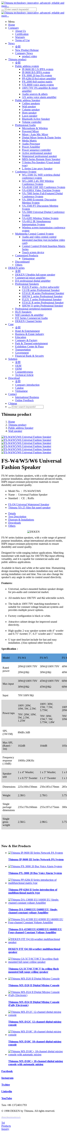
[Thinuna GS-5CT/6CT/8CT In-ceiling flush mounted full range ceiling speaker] (37, 961)
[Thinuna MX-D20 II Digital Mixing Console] (34, 978)
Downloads (14, 522)
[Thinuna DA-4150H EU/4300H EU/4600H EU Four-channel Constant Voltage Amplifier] (37, 922)
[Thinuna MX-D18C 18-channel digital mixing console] (37, 1034)
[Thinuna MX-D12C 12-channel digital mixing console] (37, 1015)
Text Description (17, 516)
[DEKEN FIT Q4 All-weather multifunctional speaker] (37, 942)
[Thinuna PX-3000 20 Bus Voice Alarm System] (35, 866)
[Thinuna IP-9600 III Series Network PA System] (35, 852)
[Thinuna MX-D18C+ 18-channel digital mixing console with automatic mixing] (37, 1054)
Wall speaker (15, 431)
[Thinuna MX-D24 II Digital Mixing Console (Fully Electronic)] (37, 995)
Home (11, 421)
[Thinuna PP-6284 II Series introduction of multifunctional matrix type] (37, 882)
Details (12, 513)
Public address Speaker (20, 427)
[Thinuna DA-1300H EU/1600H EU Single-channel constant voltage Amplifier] (37, 902)
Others (11, 525)
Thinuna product (17, 424)
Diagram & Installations (21, 519)
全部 (18, 46)
